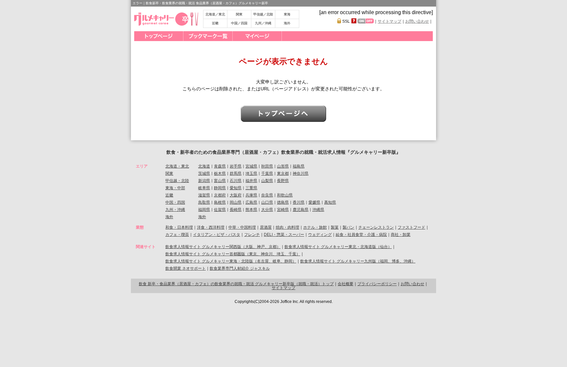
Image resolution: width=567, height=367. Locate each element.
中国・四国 (175, 202)
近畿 (215, 23)
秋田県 (267, 166)
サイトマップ (389, 21)
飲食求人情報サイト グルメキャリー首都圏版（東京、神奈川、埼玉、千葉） (232, 254)
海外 (287, 23)
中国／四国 (239, 23)
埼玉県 (251, 173)
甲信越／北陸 (263, 14)
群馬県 (236, 173)
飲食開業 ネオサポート (185, 268)
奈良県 (267, 195)
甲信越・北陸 (177, 181)
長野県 (283, 180)
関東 (239, 14)
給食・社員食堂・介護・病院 (361, 234)
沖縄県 (318, 209)
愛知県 (236, 188)
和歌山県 (285, 195)
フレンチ (252, 234)
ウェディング (320, 234)
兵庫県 (251, 195)
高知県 (330, 202)
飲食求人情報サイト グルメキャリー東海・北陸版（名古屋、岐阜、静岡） (230, 261)
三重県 (251, 188)
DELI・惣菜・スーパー (284, 234)
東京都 (283, 173)
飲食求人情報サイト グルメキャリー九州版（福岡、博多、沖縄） (357, 261)
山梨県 (267, 180)
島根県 (220, 202)
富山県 (220, 180)
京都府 (220, 195)
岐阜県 (204, 188)
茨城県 (204, 173)
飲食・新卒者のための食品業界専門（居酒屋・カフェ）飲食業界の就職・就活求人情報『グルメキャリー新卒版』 (283, 152)
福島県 (298, 166)
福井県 (251, 180)
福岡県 (204, 209)
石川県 (236, 180)
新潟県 (204, 180)
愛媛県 (314, 202)
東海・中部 (175, 188)
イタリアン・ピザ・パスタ (216, 234)
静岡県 (220, 188)
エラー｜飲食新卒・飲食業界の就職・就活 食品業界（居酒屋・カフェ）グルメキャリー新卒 (200, 3)
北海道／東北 (215, 14)
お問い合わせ (417, 21)
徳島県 (283, 202)
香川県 (298, 202)
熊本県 (251, 209)
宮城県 (251, 166)
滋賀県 (204, 195)
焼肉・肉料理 (287, 227)
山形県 (283, 166)
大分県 (267, 209)
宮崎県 (283, 209)
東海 (287, 14)
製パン (348, 227)
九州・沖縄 (175, 210)
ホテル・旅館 (315, 227)
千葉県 (267, 173)
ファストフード (411, 227)
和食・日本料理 (179, 227)
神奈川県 (300, 173)
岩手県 (236, 166)
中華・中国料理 (242, 227)
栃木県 (220, 173)
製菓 (335, 227)
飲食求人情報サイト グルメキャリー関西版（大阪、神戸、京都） (223, 246)
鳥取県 (204, 202)
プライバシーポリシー (377, 284)
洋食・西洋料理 (210, 227)
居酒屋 (266, 227)
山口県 (267, 202)
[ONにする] (361, 20)
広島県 (251, 202)
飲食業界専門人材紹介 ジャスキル (240, 268)
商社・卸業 (400, 234)
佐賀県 (220, 209)
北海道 (204, 166)
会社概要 (345, 284)
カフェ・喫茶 (177, 234)
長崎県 (236, 209)
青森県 (220, 166)
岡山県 (236, 202)
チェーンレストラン (376, 227)
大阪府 (236, 195)
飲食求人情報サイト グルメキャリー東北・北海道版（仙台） (338, 246)
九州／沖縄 (263, 23)
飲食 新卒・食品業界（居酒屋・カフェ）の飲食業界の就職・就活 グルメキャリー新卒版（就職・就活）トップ (236, 284)
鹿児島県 (300, 209)
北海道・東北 (177, 166)
